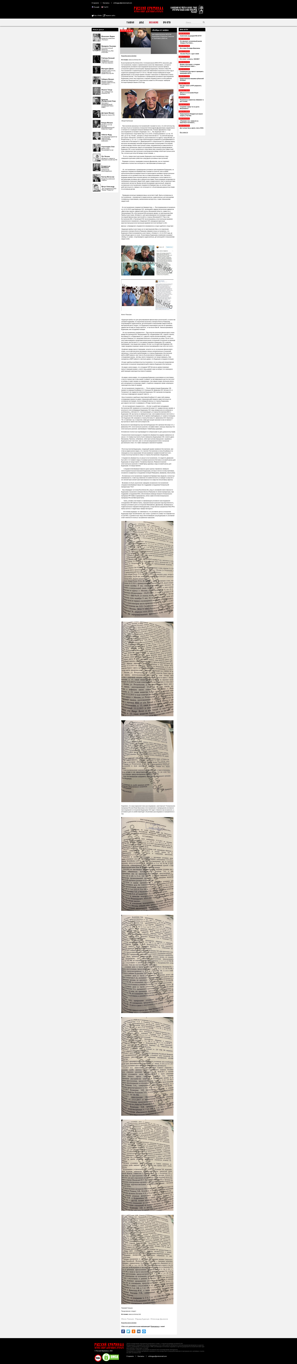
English (105, 7)
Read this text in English (128, 56)
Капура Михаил (107, 123)
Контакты (106, 3)
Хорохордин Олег (108, 147)
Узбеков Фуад (106, 135)
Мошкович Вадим (108, 36)
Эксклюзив (153, 22)
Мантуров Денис (107, 69)
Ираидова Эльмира (108, 46)
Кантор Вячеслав (107, 177)
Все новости (184, 132)
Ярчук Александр (107, 186)
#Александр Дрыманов (159, 1319)
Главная (130, 22)
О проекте (95, 3)
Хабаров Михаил (107, 79)
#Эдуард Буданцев (142, 1319)
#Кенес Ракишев (127, 1319)
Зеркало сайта (110, 15)
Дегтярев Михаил (107, 113)
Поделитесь (155, 1326)
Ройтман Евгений (108, 58)
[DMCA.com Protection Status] (110, 1361)
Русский (96, 7)
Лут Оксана (105, 156)
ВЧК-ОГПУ (167, 22)
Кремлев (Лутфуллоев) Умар (108, 100)
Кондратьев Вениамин (105, 167)
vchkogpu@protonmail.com (122, 3)
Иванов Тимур (106, 90)
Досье (141, 22)
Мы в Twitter (98, 15)
